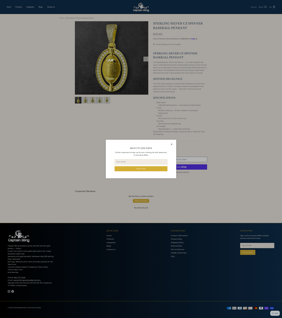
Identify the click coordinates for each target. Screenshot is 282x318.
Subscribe (141, 169)
